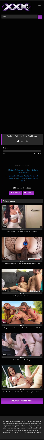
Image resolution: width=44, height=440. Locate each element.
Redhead (29, 192)
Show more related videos (22, 401)
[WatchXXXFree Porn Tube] (18, 7)
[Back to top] (37, 434)
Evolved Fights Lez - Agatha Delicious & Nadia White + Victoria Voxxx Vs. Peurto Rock (23, 178)
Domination (16, 192)
